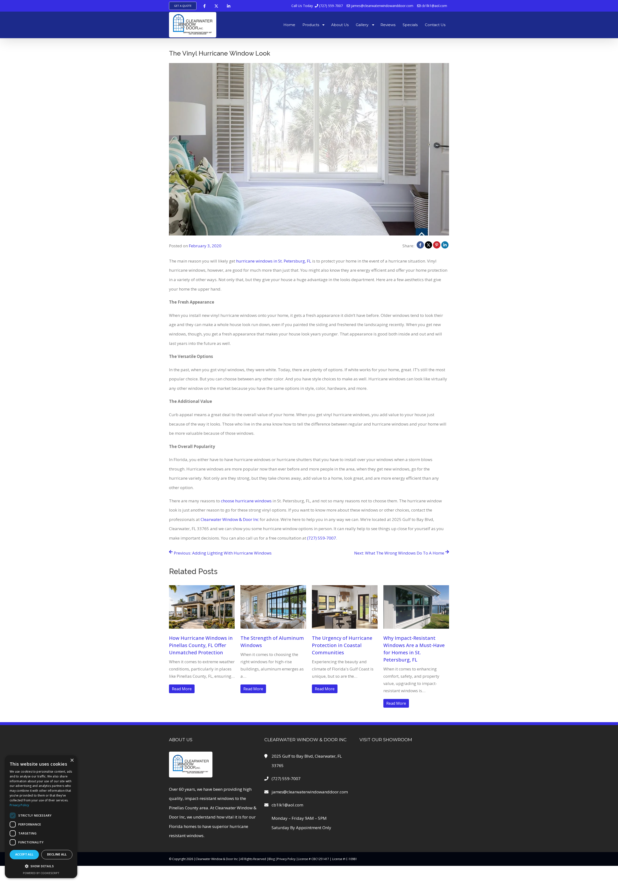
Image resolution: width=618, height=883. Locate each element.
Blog (271, 859)
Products (310, 24)
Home (289, 24)
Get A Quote (182, 5)
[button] (41, 866)
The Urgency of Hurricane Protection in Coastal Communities (342, 645)
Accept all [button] (24, 854)
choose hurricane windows (246, 501)
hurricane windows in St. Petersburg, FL (273, 261)
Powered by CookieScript (41, 873)
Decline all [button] (57, 854)
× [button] (72, 760)
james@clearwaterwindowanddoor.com (381, 5)
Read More (182, 688)
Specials (410, 24)
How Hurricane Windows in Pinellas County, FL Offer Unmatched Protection (201, 645)
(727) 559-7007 (317, 5)
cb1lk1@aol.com (434, 5)
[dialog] (41, 816)
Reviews (387, 24)
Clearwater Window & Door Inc (230, 519)
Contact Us (435, 24)
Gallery (362, 24)
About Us (340, 24)
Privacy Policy (286, 859)
